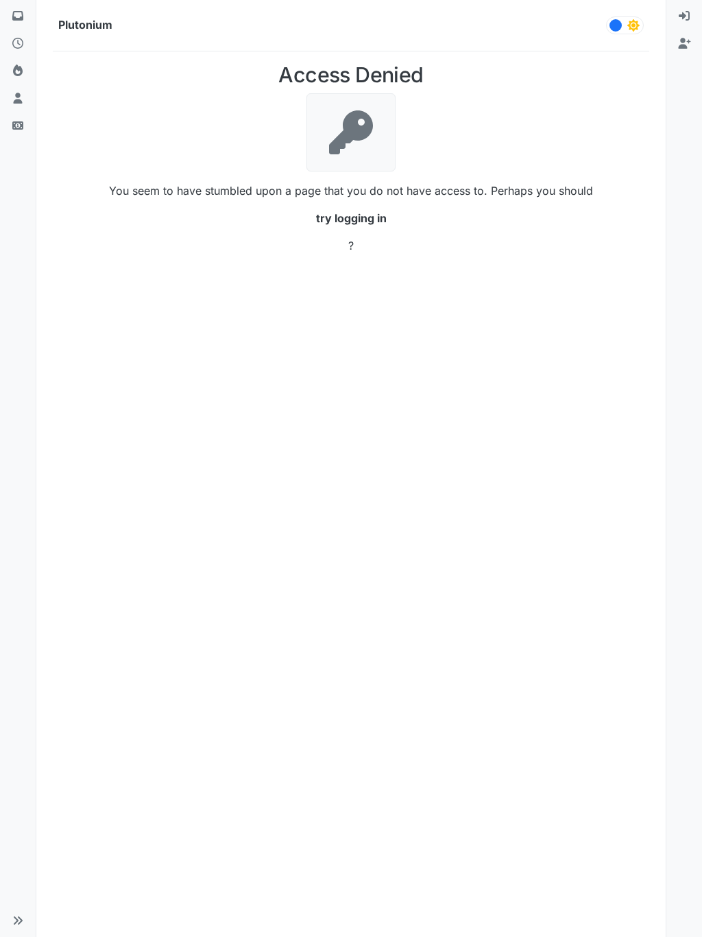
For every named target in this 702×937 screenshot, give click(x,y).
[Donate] (17, 126)
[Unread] (17, 16)
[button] (17, 921)
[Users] (17, 99)
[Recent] (17, 44)
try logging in (351, 218)
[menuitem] (684, 16)
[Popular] (17, 71)
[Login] (684, 16)
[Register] (684, 44)
